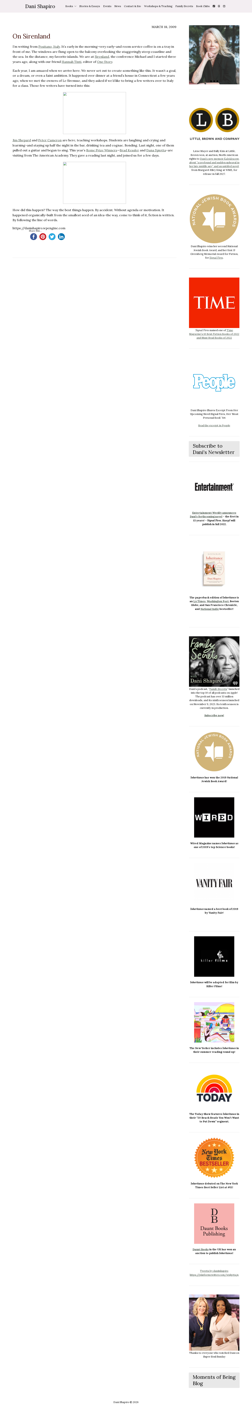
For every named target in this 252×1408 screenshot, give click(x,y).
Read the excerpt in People (214, 425)
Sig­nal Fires (216, 257)
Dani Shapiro (40, 6)
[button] (211, 81)
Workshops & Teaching (158, 6)
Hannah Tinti (71, 62)
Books (69, 6)
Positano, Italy (49, 46)
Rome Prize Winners (101, 150)
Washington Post (218, 601)
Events (107, 6)
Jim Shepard (22, 140)
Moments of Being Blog (214, 1380)
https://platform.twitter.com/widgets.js (214, 1275)
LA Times (199, 601)
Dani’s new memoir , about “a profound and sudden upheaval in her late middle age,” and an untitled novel (214, 162)
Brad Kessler (129, 150)
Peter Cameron (50, 140)
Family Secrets (184, 6)
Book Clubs (203, 6)
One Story (104, 62)
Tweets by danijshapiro (214, 1271)
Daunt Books (201, 1249)
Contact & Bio (132, 6)
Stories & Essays (89, 6)
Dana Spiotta (156, 150)
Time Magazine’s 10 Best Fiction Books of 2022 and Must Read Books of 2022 (214, 334)
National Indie (209, 609)
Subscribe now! (214, 715)
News (117, 6)
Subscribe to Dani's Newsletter (213, 449)
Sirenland (102, 57)
